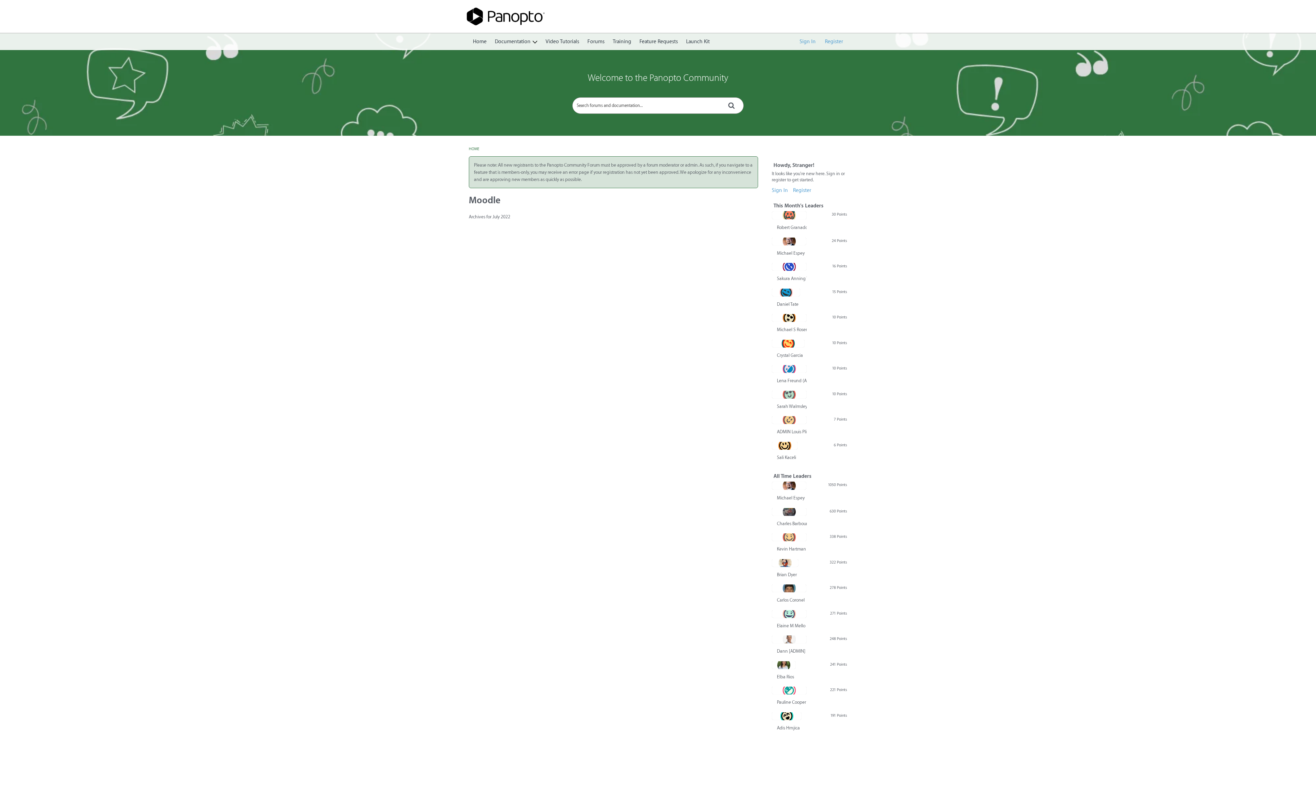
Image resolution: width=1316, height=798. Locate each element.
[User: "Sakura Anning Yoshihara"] (789, 267)
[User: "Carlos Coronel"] (789, 588)
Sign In (808, 42)
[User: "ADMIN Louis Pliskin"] (789, 420)
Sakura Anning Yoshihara (792, 278)
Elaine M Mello (791, 625)
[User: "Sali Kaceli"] (785, 446)
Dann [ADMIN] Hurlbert (792, 651)
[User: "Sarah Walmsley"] (789, 394)
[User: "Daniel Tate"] (786, 292)
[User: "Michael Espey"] (789, 241)
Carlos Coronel (791, 600)
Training (622, 42)
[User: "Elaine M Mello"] (789, 614)
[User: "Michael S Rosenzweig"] (789, 318)
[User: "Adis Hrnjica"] (787, 716)
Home (480, 42)
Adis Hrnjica (788, 727)
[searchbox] (658, 105)
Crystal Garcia (790, 355)
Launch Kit (698, 42)
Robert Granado (792, 227)
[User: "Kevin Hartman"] (789, 537)
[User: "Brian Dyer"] (785, 563)
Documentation (513, 42)
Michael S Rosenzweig (792, 329)
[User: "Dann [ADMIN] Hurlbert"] (789, 639)
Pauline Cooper (791, 702)
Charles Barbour (792, 523)
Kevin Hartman (791, 549)
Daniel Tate (788, 304)
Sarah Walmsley (792, 406)
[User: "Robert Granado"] (789, 215)
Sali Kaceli (786, 457)
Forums (596, 42)
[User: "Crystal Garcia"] (788, 343)
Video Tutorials (562, 42)
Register (834, 42)
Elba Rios (785, 676)
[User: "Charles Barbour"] (789, 512)
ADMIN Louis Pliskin (792, 431)
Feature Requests (658, 42)
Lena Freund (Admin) (792, 380)
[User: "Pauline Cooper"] (789, 690)
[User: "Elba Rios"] (784, 665)
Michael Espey (791, 253)
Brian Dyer (787, 574)
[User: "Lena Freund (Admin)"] (789, 369)
